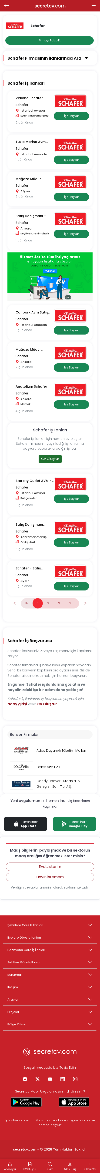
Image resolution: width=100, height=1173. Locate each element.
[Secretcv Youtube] (50, 1079)
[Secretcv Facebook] (25, 1079)
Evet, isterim (50, 866)
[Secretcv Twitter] (37, 1079)
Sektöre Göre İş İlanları (24, 962)
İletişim (12, 987)
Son (71, 603)
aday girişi (17, 704)
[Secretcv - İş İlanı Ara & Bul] (26, 1102)
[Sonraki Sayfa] (85, 603)
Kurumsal (14, 975)
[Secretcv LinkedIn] (62, 1079)
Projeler (13, 1012)
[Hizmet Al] (50, 276)
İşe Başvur (71, 116)
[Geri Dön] (6, 5)
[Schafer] (71, 101)
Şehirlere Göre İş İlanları (25, 925)
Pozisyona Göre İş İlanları (26, 950)
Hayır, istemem (50, 877)
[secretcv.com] (50, 1053)
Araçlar (13, 999)
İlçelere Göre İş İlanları (24, 937)
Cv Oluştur (50, 458)
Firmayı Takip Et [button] (49, 40)
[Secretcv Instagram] (75, 1079)
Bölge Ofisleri (17, 1024)
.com (50, 6)
